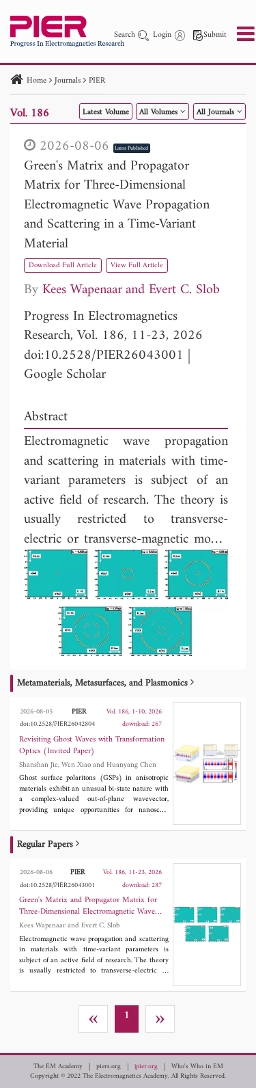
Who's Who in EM (197, 1067)
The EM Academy (58, 1067)
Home (36, 81)
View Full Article (137, 265)
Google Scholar (65, 375)
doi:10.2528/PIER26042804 (57, 724)
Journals (68, 81)
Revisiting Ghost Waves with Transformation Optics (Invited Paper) (92, 745)
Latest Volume (106, 112)
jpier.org (146, 1067)
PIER (97, 81)
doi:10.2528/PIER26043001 (104, 356)
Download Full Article (63, 265)
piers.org (108, 1067)
